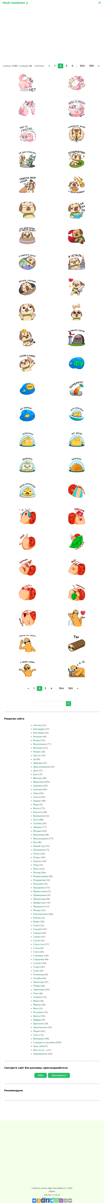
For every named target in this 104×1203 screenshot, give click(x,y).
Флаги (36, 1000)
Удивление (38, 989)
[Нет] (27, 90)
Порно (36, 1031)
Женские (37, 778)
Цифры (37, 1019)
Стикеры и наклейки (44, 1042)
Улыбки (37, 997)
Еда (35, 774)
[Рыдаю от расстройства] (76, 498)
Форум (36, 1004)
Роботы (37, 917)
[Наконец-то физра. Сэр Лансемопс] (76, 141)
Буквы (36, 740)
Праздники (39, 887)
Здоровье (38, 785)
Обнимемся (39, 849)
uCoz (57, 1194)
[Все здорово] (27, 345)
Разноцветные (40, 914)
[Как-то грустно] (27, 141)
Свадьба (37, 929)
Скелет (36, 940)
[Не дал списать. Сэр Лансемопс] (27, 167)
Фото (36, 1008)
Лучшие (37, 823)
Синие (36, 936)
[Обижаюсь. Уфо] (27, 473)
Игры (36, 804)
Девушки (38, 763)
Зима (35, 793)
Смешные (38, 955)
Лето (35, 819)
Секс (35, 1034)
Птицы (36, 910)
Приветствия (40, 891)
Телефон (37, 978)
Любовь (37, 827)
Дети (35, 770)
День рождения (41, 766)
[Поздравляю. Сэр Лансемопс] (76, 167)
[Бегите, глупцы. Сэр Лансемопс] (27, 294)
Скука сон (38, 944)
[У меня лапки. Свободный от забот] (27, 677)
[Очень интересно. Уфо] (27, 498)
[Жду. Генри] (76, 575)
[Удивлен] (27, 218)
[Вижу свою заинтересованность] (76, 320)
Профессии (39, 902)
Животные (38, 781)
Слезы (36, 948)
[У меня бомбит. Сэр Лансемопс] (76, 192)
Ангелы (37, 725)
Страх (36, 970)
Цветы (36, 1016)
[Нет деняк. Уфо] (76, 447)
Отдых (36, 857)
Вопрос (37, 751)
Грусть (36, 755)
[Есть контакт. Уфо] (76, 422)
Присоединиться (59, 1075)
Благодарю (38, 729)
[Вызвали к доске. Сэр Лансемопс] (76, 345)
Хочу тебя (38, 1046)
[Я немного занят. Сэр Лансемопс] (27, 269)
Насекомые (39, 834)
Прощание (38, 906)
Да (34, 759)
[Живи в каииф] (76, 116)
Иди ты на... (39, 1050)
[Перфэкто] (27, 626)
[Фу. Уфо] (76, 371)
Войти (40, 1075)
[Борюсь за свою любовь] (76, 294)
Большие (37, 736)
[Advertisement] (52, 35)
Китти (36, 808)
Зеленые (37, 789)
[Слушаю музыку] (27, 524)
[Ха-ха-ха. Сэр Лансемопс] (76, 218)
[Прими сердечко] (76, 626)
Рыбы (36, 921)
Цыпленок (38, 1023)
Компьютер (39, 815)
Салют (36, 925)
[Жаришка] (27, 575)
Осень (36, 853)
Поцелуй (37, 883)
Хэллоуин (38, 1012)
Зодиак (36, 800)
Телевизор (38, 974)
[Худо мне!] (76, 524)
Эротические (40, 1027)
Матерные (38, 1038)
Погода (36, 872)
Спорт (36, 967)
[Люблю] (27, 600)
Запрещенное (40, 1053)
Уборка (37, 985)
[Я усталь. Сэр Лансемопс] (76, 269)
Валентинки (39, 744)
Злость (36, 797)
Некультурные (40, 838)
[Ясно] (27, 396)
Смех (36, 951)
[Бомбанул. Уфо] (76, 396)
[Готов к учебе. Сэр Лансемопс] (27, 371)
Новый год (38, 846)
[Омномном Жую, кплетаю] (76, 600)
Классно (37, 812)
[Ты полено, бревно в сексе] (76, 651)
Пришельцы (39, 899)
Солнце (37, 963)
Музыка (37, 831)
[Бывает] (27, 320)
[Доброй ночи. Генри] (76, 549)
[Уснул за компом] (76, 677)
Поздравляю (39, 880)
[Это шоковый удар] (76, 243)
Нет (35, 842)
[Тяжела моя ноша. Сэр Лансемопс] (27, 192)
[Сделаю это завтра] (27, 651)
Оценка (37, 861)
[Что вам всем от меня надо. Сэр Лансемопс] (27, 243)
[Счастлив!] (76, 90)
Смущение (38, 959)
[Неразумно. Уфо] (27, 447)
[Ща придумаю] (27, 116)
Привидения (39, 895)
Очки (36, 865)
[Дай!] (27, 549)
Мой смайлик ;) (15, 3)
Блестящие (38, 732)
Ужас (35, 993)
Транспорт (38, 982)
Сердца (37, 933)
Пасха (36, 868)
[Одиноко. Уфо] (76, 473)
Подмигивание (40, 876)
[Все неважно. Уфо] (27, 422)
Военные (38, 747)
